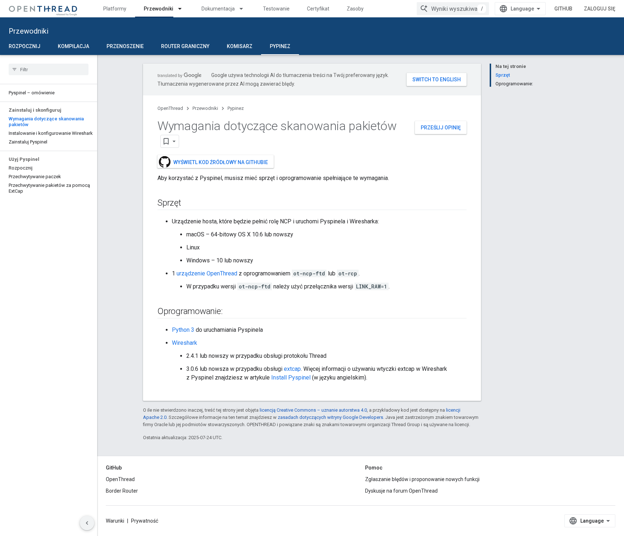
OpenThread (170, 108)
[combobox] (453, 8)
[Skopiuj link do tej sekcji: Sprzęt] (188, 203)
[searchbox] (48, 69)
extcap (292, 368)
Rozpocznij (24, 46)
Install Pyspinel (291, 377)
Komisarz (239, 46)
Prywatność (144, 521)
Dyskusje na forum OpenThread (401, 491)
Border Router (122, 491)
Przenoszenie (125, 46)
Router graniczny (185, 46)
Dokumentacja (218, 9)
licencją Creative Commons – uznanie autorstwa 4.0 (313, 410)
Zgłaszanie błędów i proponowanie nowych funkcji (422, 479)
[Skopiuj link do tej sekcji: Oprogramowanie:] (229, 312)
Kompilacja (73, 46)
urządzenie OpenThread (207, 273)
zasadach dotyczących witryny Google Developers (330, 417)
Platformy (114, 9)
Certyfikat (318, 9)
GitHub (563, 9)
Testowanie (276, 9)
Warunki (115, 521)
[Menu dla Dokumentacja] (244, 8)
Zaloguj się (599, 9)
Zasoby (355, 9)
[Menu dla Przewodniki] (183, 8)
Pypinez (280, 46)
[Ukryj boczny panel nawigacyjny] (87, 523)
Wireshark (184, 342)
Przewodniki (158, 9)
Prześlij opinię (441, 127)
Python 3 (183, 329)
